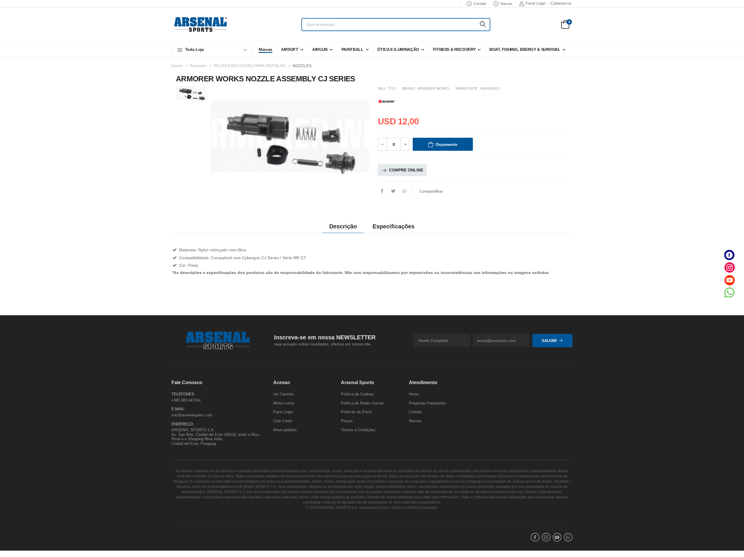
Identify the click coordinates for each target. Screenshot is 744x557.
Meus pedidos (285, 429)
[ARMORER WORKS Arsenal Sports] (386, 100)
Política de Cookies (357, 394)
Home (177, 65)
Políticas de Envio (356, 412)
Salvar (549, 340)
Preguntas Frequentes (427, 403)
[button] (212, 49)
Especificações (393, 226)
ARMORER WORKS (433, 89)
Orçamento (446, 144)
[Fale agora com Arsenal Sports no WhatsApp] (729, 292)
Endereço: (182, 424)
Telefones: (183, 394)
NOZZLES (302, 65)
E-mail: (178, 409)
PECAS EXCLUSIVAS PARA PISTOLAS (249, 65)
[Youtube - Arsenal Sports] (729, 280)
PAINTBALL (352, 49)
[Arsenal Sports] (200, 24)
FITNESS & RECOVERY (454, 49)
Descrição (343, 226)
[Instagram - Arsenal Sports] (729, 267)
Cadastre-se (561, 3)
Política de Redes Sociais (362, 403)
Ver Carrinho (283, 394)
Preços (347, 421)
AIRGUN (320, 49)
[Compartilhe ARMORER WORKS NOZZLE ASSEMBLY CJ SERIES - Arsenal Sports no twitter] (393, 191)
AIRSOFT (289, 49)
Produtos (198, 65)
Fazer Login (536, 3)
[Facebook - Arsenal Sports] (729, 255)
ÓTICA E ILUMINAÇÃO (398, 49)
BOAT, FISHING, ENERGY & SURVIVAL (524, 49)
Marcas (506, 4)
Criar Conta (282, 421)
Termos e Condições (358, 429)
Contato (480, 4)
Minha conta (283, 403)
